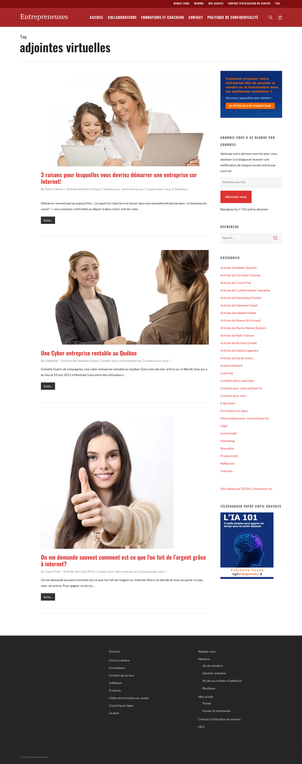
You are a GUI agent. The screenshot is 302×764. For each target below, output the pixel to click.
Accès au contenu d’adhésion (222, 681)
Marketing (227, 441)
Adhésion (115, 683)
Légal (223, 426)
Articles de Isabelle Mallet (238, 313)
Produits (115, 690)
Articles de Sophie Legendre (239, 350)
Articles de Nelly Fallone (83, 189)
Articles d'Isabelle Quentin (238, 268)
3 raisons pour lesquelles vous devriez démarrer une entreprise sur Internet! (119, 178)
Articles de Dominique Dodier (241, 298)
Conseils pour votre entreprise (122, 189)
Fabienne (51, 361)
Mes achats (205, 696)
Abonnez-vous (236, 197)
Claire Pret (52, 571)
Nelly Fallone (54, 189)
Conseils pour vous (158, 189)
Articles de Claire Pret (78, 571)
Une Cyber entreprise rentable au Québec (89, 353)
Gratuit (114, 713)
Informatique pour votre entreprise (244, 418)
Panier (207, 703)
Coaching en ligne (121, 705)
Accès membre (213, 665)
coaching (226, 373)
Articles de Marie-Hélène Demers (243, 328)
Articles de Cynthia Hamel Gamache (245, 290)
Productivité (229, 456)
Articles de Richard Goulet (238, 343)
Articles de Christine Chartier (240, 275)
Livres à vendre (119, 660)
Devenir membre (214, 673)
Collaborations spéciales (237, 380)
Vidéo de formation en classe (129, 698)
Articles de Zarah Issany (236, 358)
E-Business (179, 189)
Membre (204, 659)
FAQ (201, 727)
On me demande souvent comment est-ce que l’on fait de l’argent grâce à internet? (123, 560)
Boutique (209, 688)
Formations (117, 668)
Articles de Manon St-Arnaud (240, 320)
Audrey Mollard (231, 365)
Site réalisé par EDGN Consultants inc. (246, 489)
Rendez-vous (207, 651)
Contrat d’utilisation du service (219, 719)
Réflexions (227, 463)
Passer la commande (217, 711)
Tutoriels (226, 471)
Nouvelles (227, 448)
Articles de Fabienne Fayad (79, 361)
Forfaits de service (121, 675)
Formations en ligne (234, 411)
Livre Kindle (228, 433)
